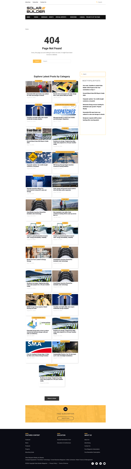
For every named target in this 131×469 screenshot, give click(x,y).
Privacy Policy (53, 463)
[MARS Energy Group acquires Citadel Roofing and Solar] (38, 299)
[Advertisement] (91, 159)
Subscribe (35, 2)
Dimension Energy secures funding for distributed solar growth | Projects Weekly (93, 107)
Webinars (44, 17)
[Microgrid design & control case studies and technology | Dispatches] (65, 110)
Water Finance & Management (84, 460)
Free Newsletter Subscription (92, 452)
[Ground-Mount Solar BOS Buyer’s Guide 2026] (38, 134)
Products (27, 446)
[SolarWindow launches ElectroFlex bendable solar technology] (38, 205)
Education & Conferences (64, 443)
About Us (86, 440)
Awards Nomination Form (64, 440)
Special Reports (61, 17)
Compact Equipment (30, 460)
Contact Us (43, 2)
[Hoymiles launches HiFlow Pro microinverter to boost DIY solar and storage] (38, 181)
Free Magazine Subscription (92, 449)
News (28, 17)
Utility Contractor (70, 460)
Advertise (27, 2)
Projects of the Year (93, 17)
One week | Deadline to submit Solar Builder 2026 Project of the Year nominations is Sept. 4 (93, 88)
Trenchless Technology (43, 460)
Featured (27, 440)
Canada (82, 17)
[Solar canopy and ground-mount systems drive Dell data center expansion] (65, 181)
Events (51, 17)
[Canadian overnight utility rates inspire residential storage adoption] (38, 110)
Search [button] (97, 2)
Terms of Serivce (63, 463)
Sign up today (65, 418)
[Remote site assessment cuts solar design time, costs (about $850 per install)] (65, 86)
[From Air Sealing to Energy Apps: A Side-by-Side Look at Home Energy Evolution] (38, 347)
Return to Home (52, 398)
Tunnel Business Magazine (58, 460)
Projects (27, 449)
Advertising (87, 443)
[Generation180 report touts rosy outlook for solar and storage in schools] (38, 86)
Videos (36, 17)
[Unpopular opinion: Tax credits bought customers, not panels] (38, 157)
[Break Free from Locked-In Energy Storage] (38, 252)
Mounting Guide (29, 452)
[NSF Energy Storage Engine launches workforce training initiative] (65, 157)
